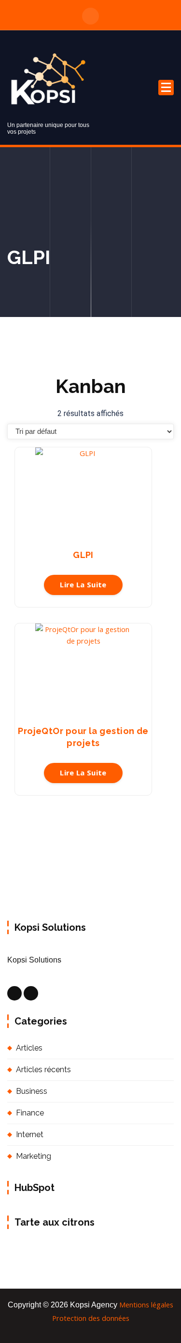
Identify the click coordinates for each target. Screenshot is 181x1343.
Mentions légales (146, 1304)
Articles (29, 1047)
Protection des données (90, 1318)
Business (31, 1091)
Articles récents (43, 1069)
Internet (29, 1134)
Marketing (33, 1156)
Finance (30, 1112)
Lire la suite (83, 584)
